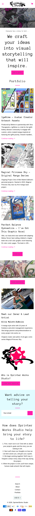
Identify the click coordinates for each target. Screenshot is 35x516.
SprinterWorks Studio (20, 502)
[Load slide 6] (22, 275)
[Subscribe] (30, 413)
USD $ (16, 498)
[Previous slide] (4, 275)
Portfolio (17, 492)
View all (17, 254)
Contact (17, 490)
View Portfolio (17, 282)
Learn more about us (10, 383)
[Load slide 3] (17, 275)
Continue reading (7, 138)
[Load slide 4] (18, 275)
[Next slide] (31, 275)
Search (17, 484)
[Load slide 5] (20, 275)
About (17, 487)
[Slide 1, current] (13, 275)
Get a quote (17, 72)
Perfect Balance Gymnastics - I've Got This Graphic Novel (15, 228)
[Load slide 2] (15, 275)
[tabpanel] (17, 18)
